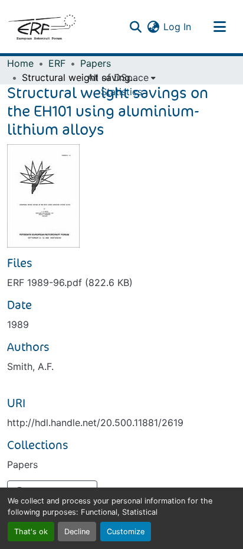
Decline (77, 531)
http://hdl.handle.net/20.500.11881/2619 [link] (95, 422)
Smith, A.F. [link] (30, 366)
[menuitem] (121, 77)
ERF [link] (56, 63)
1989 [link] (18, 324)
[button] (42, 26)
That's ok (31, 531)
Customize (126, 531)
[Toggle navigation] (219, 26)
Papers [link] (95, 63)
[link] (121, 282)
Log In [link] (177, 27)
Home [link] (20, 63)
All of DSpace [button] (118, 77)
